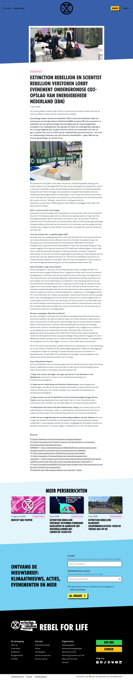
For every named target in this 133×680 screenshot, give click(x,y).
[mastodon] (109, 662)
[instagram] (97, 662)
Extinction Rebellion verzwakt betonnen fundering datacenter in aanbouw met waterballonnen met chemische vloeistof (66, 526)
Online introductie (43, 655)
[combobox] (95, 579)
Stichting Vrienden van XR (73, 655)
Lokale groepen (68, 645)
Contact (65, 662)
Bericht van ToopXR (21, 520)
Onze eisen (15, 648)
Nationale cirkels (69, 652)
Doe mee (109, 642)
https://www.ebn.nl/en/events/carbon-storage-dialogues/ (57, 439)
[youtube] (116, 662)
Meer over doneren (70, 659)
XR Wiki (14, 659)
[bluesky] (112, 662)
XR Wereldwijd (41, 676)
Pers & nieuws (41, 659)
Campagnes (40, 652)
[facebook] (101, 662)
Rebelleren (15, 652)
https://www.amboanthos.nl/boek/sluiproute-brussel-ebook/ (59, 453)
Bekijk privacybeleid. (78, 589)
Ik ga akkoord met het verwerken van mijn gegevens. (92, 586)
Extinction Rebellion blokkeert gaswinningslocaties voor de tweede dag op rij (104, 525)
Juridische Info (17, 676)
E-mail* (71, 556)
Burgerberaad (17, 655)
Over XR (14, 645)
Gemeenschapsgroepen (72, 648)
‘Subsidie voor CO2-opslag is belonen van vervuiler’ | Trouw (57, 470)
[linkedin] (120, 662)
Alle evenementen (42, 645)
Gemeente (79, 571)
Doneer (115, 8)
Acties (37, 648)
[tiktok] (105, 662)
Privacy (29, 676)
